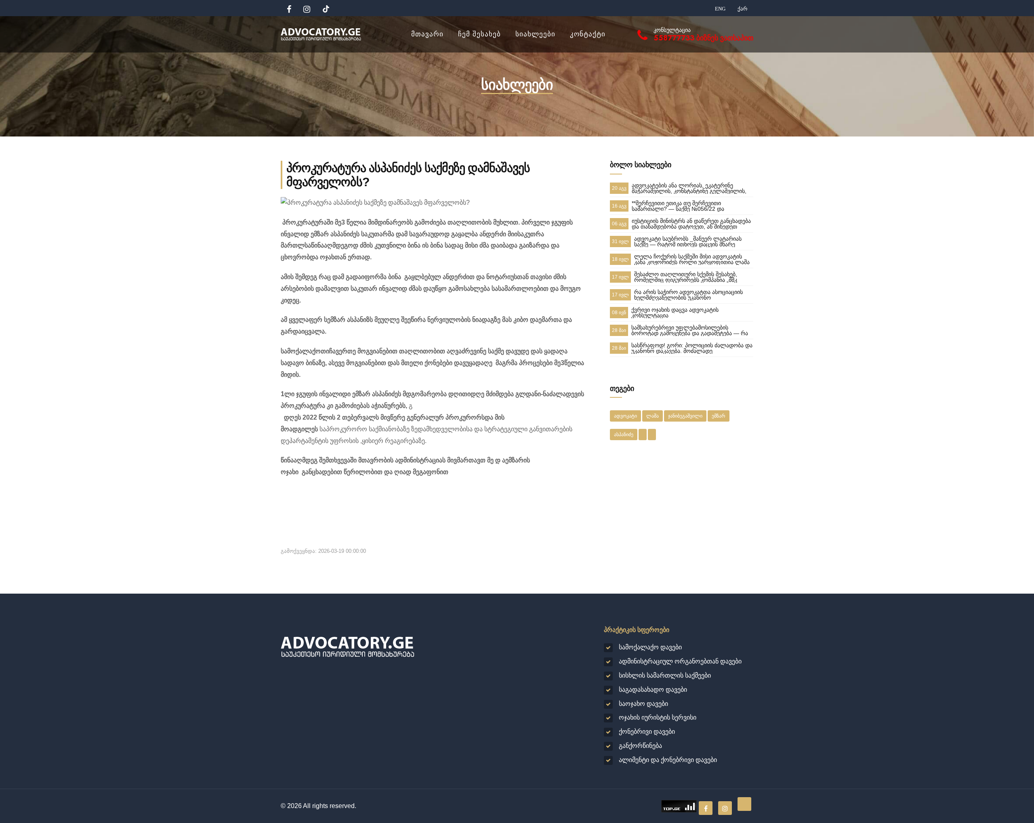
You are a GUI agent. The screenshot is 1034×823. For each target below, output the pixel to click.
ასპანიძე (623, 434)
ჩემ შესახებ (479, 34)
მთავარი (427, 34)
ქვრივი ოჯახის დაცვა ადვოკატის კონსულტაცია (675, 312)
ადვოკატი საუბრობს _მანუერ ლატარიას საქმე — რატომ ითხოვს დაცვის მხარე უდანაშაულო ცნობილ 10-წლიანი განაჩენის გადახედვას (692, 241)
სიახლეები (535, 34)
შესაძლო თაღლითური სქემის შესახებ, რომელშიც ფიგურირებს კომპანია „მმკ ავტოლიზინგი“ (685, 277)
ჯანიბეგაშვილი (685, 416)
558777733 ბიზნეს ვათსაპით (703, 38)
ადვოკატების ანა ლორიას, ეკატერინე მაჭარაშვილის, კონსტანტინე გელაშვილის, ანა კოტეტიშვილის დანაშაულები (689, 188)
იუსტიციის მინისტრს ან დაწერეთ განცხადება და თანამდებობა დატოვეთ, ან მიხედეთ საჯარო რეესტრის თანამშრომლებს (691, 223)
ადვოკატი (625, 416)
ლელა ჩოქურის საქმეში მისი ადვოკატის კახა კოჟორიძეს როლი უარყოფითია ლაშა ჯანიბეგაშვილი (692, 259)
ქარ (742, 9)
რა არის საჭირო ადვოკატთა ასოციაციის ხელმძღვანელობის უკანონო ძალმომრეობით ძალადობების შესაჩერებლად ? (688, 294)
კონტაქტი (587, 34)
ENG (720, 9)
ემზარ (718, 416)
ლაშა (652, 416)
